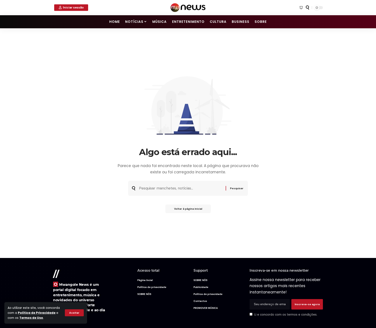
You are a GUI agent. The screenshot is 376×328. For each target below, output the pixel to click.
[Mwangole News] (188, 7)
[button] (74, 312)
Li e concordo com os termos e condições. (285, 315)
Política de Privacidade (36, 313)
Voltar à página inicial (188, 209)
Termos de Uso (31, 318)
